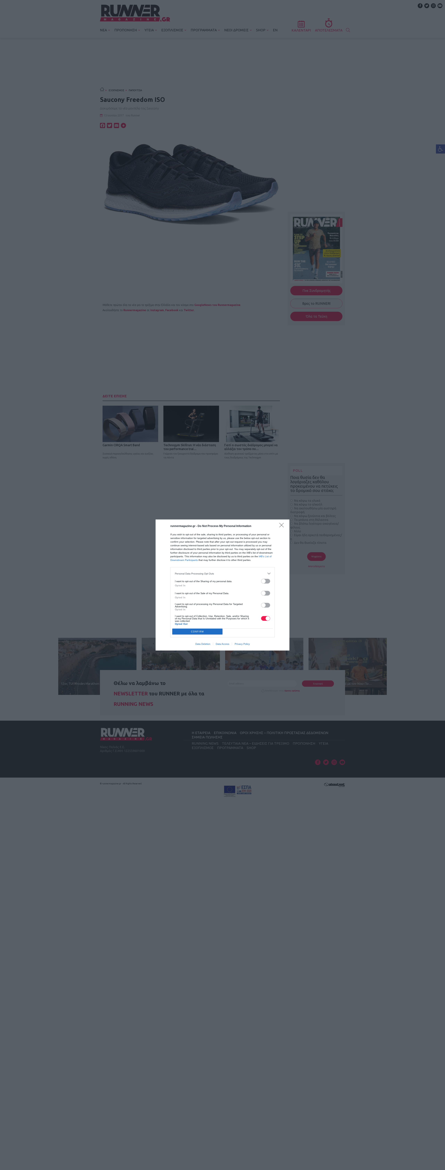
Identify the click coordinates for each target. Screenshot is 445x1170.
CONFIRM (197, 631)
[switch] (265, 581)
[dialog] (222, 585)
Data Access (222, 644)
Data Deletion (202, 644)
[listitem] (222, 573)
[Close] (282, 526)
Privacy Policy (242, 644)
